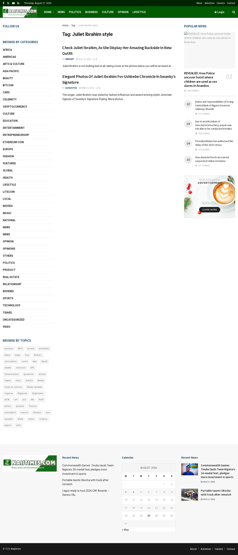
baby (17, 355)
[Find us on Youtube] (13, 3)
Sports (8, 298)
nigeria (9, 393)
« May (125, 529)
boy (27, 355)
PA (32, 399)
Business (91, 12)
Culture (108, 12)
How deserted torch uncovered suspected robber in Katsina (212, 159)
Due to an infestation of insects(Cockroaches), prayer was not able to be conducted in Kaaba (213, 125)
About (199, 3)
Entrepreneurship (16, 134)
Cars (6, 92)
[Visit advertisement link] (209, 196)
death (8, 368)
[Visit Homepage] (20, 12)
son (48, 412)
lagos (8, 380)
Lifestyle (139, 12)
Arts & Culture (13, 63)
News (61, 12)
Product (9, 269)
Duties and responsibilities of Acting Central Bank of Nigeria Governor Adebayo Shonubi (214, 105)
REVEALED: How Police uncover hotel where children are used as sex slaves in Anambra (200, 79)
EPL (32, 368)
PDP (41, 399)
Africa (7, 49)
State (20, 419)
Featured (9, 163)
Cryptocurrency (15, 106)
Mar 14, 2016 (87, 88)
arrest (31, 348)
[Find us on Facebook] (3, 3)
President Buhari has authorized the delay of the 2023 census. (214, 142)
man (18, 380)
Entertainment (14, 127)
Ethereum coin (13, 142)
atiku (7, 355)
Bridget (69, 59)
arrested (44, 348)
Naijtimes (16, 549)
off (15, 399)
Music (7, 213)
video (31, 419)
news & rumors (13, 387)
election (21, 368)
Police (33, 406)
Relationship (12, 284)
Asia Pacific (11, 71)
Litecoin (9, 191)
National (9, 220)
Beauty (8, 78)
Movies (8, 205)
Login (220, 12)
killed (42, 374)
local (7, 198)
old (24, 399)
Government (12, 374)
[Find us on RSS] (18, 3)
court (25, 361)
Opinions (9, 248)
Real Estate (11, 277)
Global (8, 170)
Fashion (8, 156)
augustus (71, 88)
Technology (11, 305)
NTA (7, 399)
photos (20, 406)
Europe (8, 149)
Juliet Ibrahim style (88, 25)
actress (9, 348)
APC (20, 348)
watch (8, 425)
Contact (231, 3)
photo (8, 406)
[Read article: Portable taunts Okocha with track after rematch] (189, 495)
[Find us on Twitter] (8, 3)
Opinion (123, 12)
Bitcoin (8, 85)
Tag (73, 25)
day (35, 361)
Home (48, 12)
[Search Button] (233, 12)
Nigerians (38, 393)
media (29, 380)
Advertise (209, 3)
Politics (75, 12)
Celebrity (10, 99)
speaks (9, 419)
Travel (7, 312)
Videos (43, 419)
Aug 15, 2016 (84, 59)
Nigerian (23, 393)
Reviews (8, 291)
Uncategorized (14, 319)
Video (6, 326)
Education (10, 120)
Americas (9, 56)
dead (44, 361)
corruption (11, 361)
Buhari (38, 355)
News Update (34, 387)
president (10, 412)
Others (8, 255)
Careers (221, 3)
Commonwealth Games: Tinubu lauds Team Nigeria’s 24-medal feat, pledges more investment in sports (88, 469)
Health (8, 177)
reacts (24, 412)
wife (18, 425)
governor (29, 374)
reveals (37, 412)
